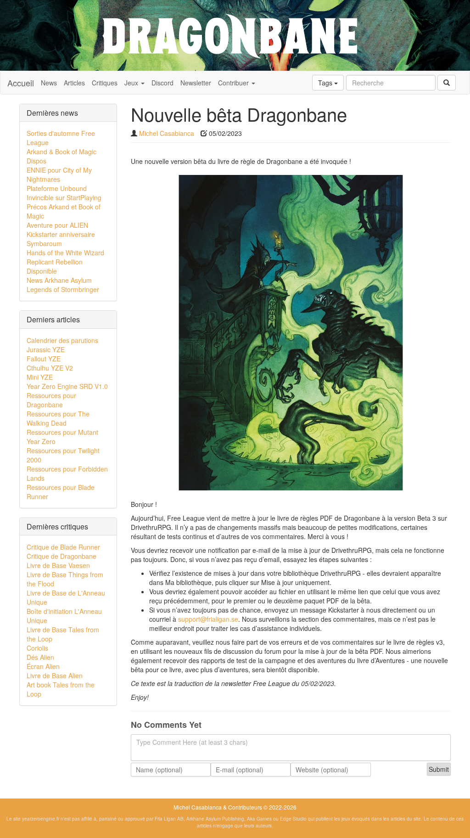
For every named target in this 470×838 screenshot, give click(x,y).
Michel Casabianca (166, 133)
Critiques (105, 82)
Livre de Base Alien (55, 675)
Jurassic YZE (46, 349)
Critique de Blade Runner (63, 546)
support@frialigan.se (208, 619)
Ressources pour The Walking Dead (58, 418)
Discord (162, 82)
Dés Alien (40, 657)
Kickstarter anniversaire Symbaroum (61, 239)
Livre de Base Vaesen (58, 565)
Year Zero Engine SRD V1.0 (67, 386)
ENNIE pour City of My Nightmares (59, 174)
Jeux (132, 82)
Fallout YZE (44, 358)
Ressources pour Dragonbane (51, 400)
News (49, 82)
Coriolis (37, 647)
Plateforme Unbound (57, 188)
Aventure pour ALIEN (57, 225)
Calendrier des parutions (62, 340)
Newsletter (195, 82)
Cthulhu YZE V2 (50, 367)
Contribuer (234, 82)
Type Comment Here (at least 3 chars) (192, 742)
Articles (74, 82)
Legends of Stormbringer (63, 289)
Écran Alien (43, 666)
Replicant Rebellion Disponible (55, 266)
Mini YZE (40, 377)
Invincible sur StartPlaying (64, 197)
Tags (326, 82)
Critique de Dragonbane (61, 556)
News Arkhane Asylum (59, 280)
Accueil (20, 83)
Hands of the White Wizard (65, 252)
